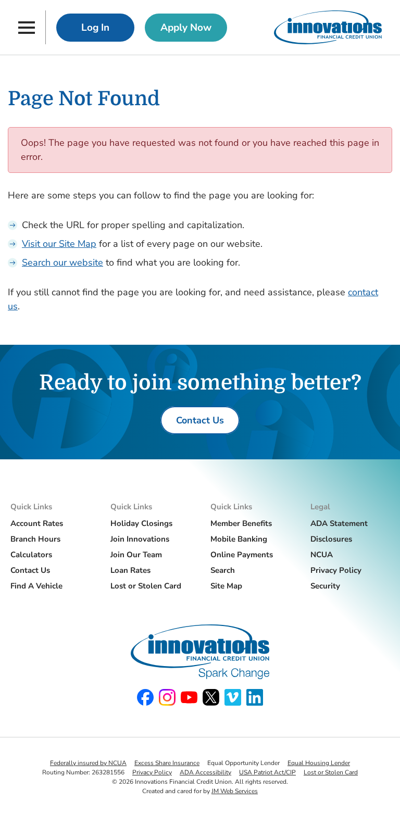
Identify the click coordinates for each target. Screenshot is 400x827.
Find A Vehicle (36, 586)
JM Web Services (234, 791)
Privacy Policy (335, 570)
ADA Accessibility (205, 772)
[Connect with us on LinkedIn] (254, 697)
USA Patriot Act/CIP (267, 772)
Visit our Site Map (59, 243)
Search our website (62, 262)
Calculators (31, 554)
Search (222, 570)
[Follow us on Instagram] (167, 697)
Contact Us (30, 570)
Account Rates (36, 523)
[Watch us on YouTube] (189, 697)
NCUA (321, 554)
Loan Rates (130, 570)
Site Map (226, 586)
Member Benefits (241, 523)
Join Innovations (139, 539)
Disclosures (331, 539)
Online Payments (241, 554)
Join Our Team (136, 554)
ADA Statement (339, 523)
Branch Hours (35, 539)
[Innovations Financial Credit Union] (328, 27)
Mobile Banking (238, 539)
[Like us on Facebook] (145, 697)
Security (325, 586)
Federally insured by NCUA (88, 763)
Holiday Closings (141, 523)
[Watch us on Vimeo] (232, 697)
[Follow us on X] (211, 697)
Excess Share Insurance (166, 763)
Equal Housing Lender (319, 763)
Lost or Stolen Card (145, 586)
